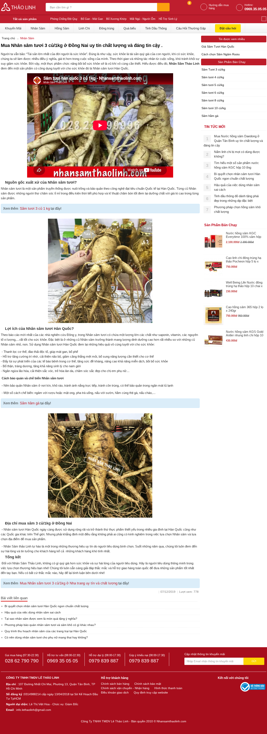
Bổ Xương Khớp (116, 18)
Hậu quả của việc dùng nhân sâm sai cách (33, 612)
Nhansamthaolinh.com (171, 721)
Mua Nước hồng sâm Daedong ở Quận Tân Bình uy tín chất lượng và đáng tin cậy (233, 140)
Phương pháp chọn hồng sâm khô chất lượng (237, 209)
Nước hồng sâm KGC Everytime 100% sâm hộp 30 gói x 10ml (243, 235)
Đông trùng (106, 28)
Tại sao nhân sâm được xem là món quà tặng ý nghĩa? (41, 618)
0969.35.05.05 (255, 9)
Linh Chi (84, 28)
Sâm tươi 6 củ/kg (213, 92)
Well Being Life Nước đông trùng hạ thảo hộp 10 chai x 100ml (244, 284)
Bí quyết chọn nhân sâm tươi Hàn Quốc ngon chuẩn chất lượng (46, 606)
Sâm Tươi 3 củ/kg (213, 69)
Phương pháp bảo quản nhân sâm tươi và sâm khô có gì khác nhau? (50, 625)
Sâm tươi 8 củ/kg (213, 100)
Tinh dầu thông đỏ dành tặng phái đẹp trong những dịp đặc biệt (236, 198)
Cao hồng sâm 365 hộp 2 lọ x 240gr (244, 308)
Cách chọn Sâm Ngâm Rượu (221, 54)
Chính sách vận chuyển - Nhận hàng (125, 688)
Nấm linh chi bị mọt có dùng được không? (237, 154)
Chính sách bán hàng (115, 683)
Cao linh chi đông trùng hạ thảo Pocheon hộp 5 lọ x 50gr (243, 259)
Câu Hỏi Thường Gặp (191, 28)
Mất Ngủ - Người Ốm (142, 18)
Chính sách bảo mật (147, 683)
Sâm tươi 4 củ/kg (213, 77)
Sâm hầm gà (29, 403)
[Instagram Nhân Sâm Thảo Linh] (236, 686)
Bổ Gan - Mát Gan (92, 18)
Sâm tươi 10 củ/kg (214, 108)
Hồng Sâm (62, 28)
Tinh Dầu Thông (156, 28)
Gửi (254, 661)
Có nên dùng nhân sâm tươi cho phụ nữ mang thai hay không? (46, 637)
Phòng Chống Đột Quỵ (63, 18)
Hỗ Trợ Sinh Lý (168, 18)
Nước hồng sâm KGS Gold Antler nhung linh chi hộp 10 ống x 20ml (244, 333)
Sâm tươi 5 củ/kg (213, 85)
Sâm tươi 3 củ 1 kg (35, 209)
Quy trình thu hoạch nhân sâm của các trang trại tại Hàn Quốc (46, 631)
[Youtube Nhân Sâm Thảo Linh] (229, 686)
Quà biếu (129, 28)
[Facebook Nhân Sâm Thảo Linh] (221, 686)
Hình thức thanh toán (168, 688)
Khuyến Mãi (13, 28)
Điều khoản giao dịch (115, 692)
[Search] (163, 7)
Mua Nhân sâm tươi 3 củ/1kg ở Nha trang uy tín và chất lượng (68, 583)
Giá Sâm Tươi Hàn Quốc (218, 46)
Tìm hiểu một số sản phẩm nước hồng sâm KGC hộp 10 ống (236, 165)
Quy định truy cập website (151, 692)
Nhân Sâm (38, 28)
